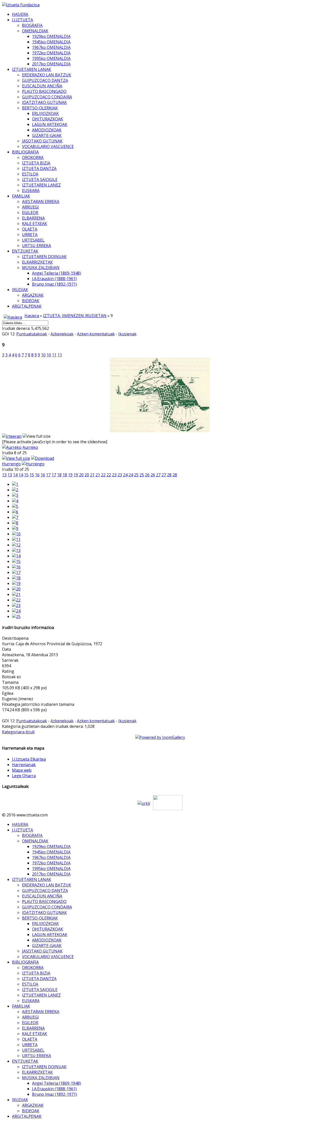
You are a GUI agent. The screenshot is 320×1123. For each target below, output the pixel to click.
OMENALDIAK (35, 31)
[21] (16, 594)
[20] (16, 589)
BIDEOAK (30, 300)
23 (114, 475)
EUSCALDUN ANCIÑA (42, 86)
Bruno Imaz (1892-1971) (54, 284)
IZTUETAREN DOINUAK (44, 256)
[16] (16, 567)
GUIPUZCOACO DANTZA (45, 80)
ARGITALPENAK (27, 306)
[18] (16, 578)
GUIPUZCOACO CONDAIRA (47, 97)
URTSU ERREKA (36, 245)
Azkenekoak (62, 334)
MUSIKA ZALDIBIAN (41, 267)
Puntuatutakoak (31, 334)
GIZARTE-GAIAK (47, 135)
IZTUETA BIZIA (36, 163)
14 (15, 475)
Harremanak (24, 764)
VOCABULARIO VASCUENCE (48, 146)
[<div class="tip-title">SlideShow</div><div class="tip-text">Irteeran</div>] (12, 436)
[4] (15, 501)
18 (59, 475)
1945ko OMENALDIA (51, 42)
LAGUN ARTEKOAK (49, 124)
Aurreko (30, 447)
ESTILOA (30, 174)
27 (158, 475)
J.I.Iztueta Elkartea (29, 759)
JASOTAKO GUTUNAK (42, 141)
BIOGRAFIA (32, 25)
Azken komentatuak (96, 334)
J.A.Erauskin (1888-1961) (54, 278)
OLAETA (29, 229)
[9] (15, 528)
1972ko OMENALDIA (51, 53)
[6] (15, 512)
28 (169, 475)
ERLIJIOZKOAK (45, 113)
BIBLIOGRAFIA (25, 152)
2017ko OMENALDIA (51, 64)
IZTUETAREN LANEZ (41, 185)
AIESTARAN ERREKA (40, 201)
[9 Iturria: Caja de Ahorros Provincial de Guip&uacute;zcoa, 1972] (160, 430)
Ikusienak (127, 334)
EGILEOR (30, 212)
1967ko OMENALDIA (51, 47)
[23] (16, 605)
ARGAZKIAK (33, 295)
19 (70, 475)
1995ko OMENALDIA (51, 58)
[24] (16, 611)
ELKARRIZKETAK (37, 262)
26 (147, 475)
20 (81, 475)
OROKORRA (33, 157)
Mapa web (22, 770)
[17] (16, 572)
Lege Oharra (24, 775)
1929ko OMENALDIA (51, 36)
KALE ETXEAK (34, 223)
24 (125, 475)
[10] (16, 534)
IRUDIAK (20, 289)
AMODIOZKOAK (47, 130)
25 (136, 475)
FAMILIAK (21, 196)
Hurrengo (11, 464)
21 (92, 475)
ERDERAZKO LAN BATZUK (46, 75)
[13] (16, 550)
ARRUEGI (30, 207)
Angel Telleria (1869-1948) (56, 273)
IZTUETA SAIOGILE (40, 179)
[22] (16, 600)
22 (103, 475)
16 (37, 475)
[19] (16, 583)
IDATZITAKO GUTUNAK (44, 102)
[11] (16, 539)
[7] (15, 517)
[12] (16, 545)
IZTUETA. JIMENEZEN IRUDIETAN (74, 315)
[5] (15, 506)
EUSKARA (31, 190)
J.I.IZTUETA (22, 20)
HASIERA (20, 14)
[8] (15, 523)
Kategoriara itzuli (18, 732)
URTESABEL (33, 240)
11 (54, 355)
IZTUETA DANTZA (39, 168)
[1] (15, 484)
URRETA (30, 234)
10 (43, 355)
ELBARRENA (33, 218)
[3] (15, 495)
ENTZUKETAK (25, 251)
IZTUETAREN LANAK (31, 69)
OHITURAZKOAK (47, 119)
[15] (16, 561)
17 (48, 475)
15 (26, 475)
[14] (16, 556)
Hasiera (31, 315)
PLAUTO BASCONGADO (44, 91)
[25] (16, 616)
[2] (15, 490)
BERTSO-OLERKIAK (40, 108)
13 (4, 475)
